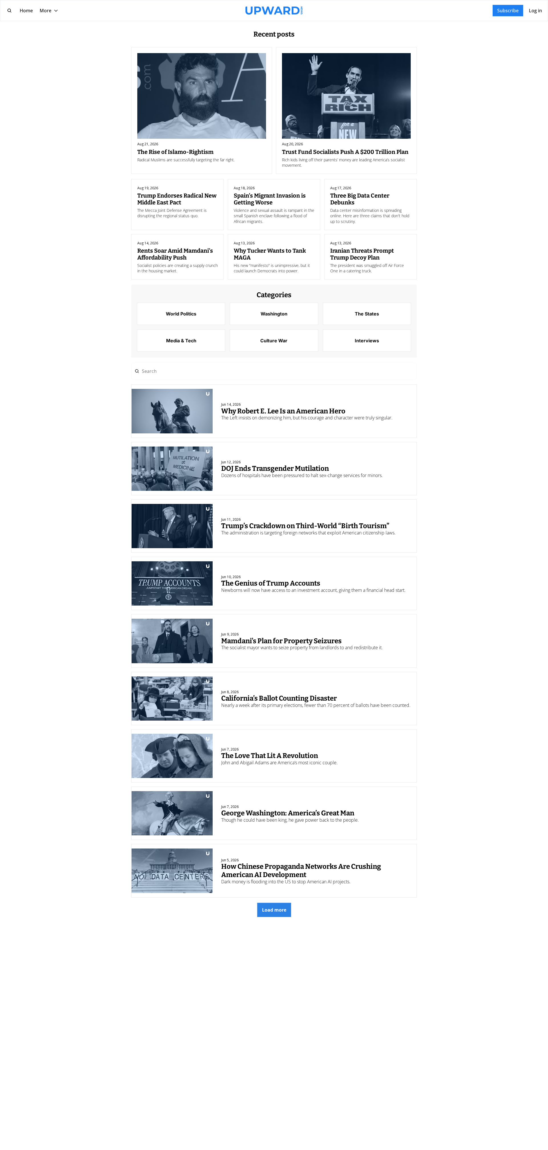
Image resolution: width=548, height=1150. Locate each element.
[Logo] (274, 10)
